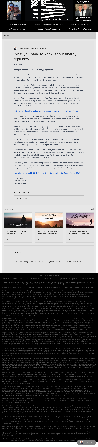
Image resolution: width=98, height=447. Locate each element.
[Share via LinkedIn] (24, 192)
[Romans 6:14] (18, 220)
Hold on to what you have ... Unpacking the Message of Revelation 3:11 (48, 232)
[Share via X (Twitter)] (19, 192)
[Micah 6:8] (80, 220)
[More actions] (83, 48)
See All (92, 209)
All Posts (6, 35)
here (11, 435)
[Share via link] (28, 192)
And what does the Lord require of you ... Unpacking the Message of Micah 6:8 (79, 232)
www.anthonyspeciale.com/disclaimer (77, 284)
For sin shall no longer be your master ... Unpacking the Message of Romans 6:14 (17, 232)
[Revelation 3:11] (49, 220)
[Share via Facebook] (14, 192)
